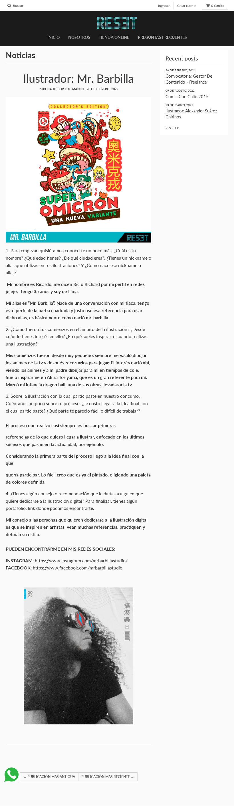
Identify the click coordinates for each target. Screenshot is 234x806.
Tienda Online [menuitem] (114, 37)
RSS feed (172, 128)
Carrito (217, 5)
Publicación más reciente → (107, 777)
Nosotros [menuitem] (79, 37)
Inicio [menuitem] (53, 37)
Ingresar (164, 5)
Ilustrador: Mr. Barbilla (78, 78)
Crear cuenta (186, 5)
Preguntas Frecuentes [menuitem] (162, 37)
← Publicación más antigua (49, 777)
